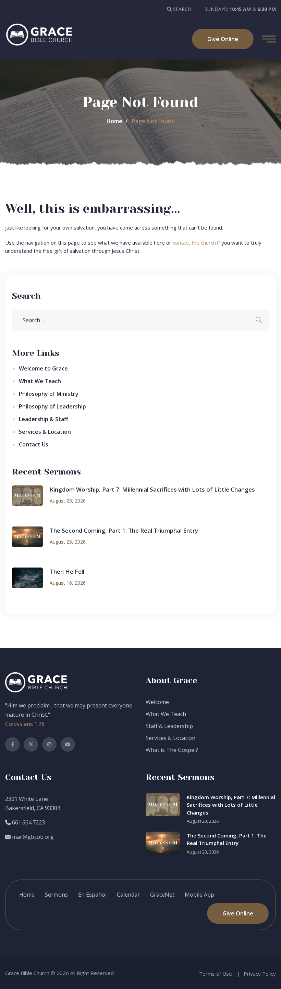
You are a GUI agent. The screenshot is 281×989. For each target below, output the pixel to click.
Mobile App (199, 894)
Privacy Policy (260, 973)
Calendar (128, 894)
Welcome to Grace (43, 368)
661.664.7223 (28, 822)
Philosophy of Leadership (52, 406)
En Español (92, 894)
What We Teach (40, 381)
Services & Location (45, 431)
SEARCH (181, 9)
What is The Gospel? (172, 750)
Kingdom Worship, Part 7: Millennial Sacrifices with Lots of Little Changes (152, 489)
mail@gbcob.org (32, 837)
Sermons (56, 894)
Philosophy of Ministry (48, 394)
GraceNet (162, 894)
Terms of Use (215, 973)
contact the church (194, 242)
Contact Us (33, 444)
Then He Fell (67, 571)
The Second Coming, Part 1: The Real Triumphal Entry (124, 530)
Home (114, 121)
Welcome (157, 702)
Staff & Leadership (169, 726)
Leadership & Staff (43, 419)
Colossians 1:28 (25, 724)
